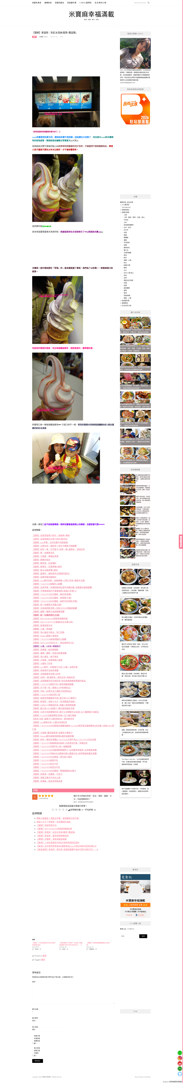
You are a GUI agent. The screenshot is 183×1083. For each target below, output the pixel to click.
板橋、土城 (127, 260)
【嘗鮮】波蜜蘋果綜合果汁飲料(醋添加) (50, 539)
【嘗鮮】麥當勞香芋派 (46, 825)
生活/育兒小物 (100, 3)
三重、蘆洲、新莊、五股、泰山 (134, 217)
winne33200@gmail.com (127, 82)
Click (181, 541)
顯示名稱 (35, 1010)
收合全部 (130, 202)
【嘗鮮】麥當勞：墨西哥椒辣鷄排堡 (52, 836)
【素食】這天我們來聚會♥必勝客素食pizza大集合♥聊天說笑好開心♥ (66, 846)
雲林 (125, 293)
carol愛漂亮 (86, 3)
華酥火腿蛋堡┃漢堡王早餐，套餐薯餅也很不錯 (57, 818)
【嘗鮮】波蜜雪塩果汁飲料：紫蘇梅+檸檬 (51, 535)
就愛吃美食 (36, 3)
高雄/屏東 (127, 295)
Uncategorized (126, 207)
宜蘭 (125, 245)
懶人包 (126, 250)
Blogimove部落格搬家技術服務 (172, 1081)
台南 (125, 232)
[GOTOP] (180, 1074)
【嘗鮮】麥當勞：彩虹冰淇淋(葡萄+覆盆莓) (55, 832)
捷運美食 (48, 3)
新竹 (125, 257)
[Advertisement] (73, 56)
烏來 (125, 278)
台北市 (126, 230)
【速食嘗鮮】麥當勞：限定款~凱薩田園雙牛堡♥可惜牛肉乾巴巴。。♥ (67, 849)
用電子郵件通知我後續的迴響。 (37, 1039)
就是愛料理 (71, 3)
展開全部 (123, 202)
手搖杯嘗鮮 (127, 253)
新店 (125, 255)
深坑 (125, 275)
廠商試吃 (127, 247)
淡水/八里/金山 (129, 273)
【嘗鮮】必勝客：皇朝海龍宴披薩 (51, 839)
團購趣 (126, 237)
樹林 (125, 268)
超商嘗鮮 (127, 288)
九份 (125, 222)
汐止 (125, 270)
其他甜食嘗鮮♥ (129, 225)
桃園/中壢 (127, 265)
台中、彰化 (127, 227)
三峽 (125, 215)
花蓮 (125, 283)
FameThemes (147, 1077)
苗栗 (125, 285)
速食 (34, 36)
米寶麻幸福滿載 (91, 14)
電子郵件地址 (35, 1019)
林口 (125, 263)
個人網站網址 (35, 1028)
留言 (34, 982)
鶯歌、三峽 (127, 298)
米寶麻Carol (43, 36)
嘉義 (125, 235)
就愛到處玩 (59, 3)
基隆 (125, 240)
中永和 (126, 220)
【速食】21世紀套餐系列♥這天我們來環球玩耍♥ (57, 843)
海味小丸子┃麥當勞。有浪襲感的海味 (53, 822)
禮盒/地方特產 (128, 280)
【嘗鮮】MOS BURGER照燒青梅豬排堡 (54, 829)
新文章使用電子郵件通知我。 (37, 1051)
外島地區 (127, 242)
